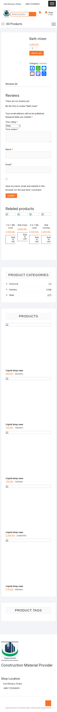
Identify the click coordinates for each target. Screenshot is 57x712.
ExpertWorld (10, 708)
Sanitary (43, 63)
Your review (12, 129)
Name (9, 149)
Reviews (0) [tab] (11, 83)
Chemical (13, 284)
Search (32, 14)
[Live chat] (41, 4)
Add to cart (36, 53)
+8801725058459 (32, 4)
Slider (11, 295)
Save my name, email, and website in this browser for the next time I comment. (25, 188)
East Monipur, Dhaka (12, 4)
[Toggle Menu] (52, 3)
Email (9, 164)
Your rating (12, 122)
